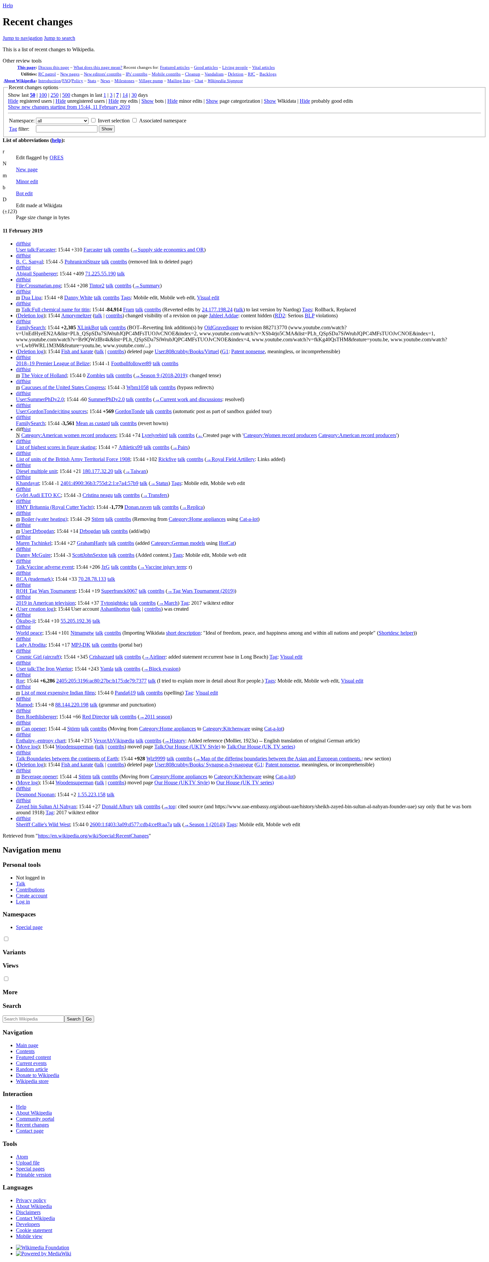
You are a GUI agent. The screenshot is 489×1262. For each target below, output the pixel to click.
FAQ (66, 80)
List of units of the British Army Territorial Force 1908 (73, 459)
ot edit (24, 193)
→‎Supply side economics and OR (168, 249)
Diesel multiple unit (36, 471)
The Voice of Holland (44, 375)
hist (27, 243)
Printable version (33, 1175)
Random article (32, 1069)
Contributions (30, 889)
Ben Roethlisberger (36, 716)
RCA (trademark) (34, 579)
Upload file (28, 1163)
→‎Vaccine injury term (163, 567)
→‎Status (159, 483)
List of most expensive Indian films (58, 693)
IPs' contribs (136, 74)
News (105, 80)
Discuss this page (53, 67)
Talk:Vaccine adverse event (44, 567)
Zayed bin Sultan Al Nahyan (46, 806)
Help (8, 5)
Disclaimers (28, 1212)
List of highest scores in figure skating (55, 447)
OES (57, 157)
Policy (77, 80)
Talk (20, 883)
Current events (31, 1063)
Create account (31, 895)
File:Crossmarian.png (38, 285)
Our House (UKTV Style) (182, 782)
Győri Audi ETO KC (38, 495)
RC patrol (47, 74)
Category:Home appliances (197, 519)
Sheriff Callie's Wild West (43, 824)
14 (125, 95)
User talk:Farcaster (35, 249)
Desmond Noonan (35, 794)
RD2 (280, 315)
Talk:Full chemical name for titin (55, 309)
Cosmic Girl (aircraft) (38, 657)
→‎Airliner (155, 657)
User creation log (36, 609)
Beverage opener (39, 776)
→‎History (174, 740)
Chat (199, 80)
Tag (13, 129)
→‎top (169, 806)
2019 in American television (45, 603)
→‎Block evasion (161, 669)
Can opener (33, 728)
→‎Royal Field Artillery (230, 459)
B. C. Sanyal (29, 261)
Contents (25, 1051)
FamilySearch (30, 327)
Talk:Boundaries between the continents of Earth (67, 758)
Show (147, 101)
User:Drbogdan (37, 531)
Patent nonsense (248, 351)
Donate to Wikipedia (37, 1075)
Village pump (151, 80)
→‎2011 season (154, 716)
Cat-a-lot (249, 519)
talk (107, 249)
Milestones (124, 80)
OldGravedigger (221, 327)
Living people (235, 67)
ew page (27, 169)
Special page (29, 927)
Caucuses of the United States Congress (63, 387)
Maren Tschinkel (33, 543)
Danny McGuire (33, 555)
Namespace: (22, 120)
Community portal (35, 1119)
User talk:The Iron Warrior (44, 669)
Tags (126, 297)
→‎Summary (147, 285)
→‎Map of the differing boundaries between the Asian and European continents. (278, 758)
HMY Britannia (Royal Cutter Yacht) (54, 507)
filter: (19, 129)
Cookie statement (34, 1230)
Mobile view (29, 1236)
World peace (29, 633)
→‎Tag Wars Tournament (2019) (201, 591)
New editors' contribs (102, 74)
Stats (91, 80)
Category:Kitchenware (226, 728)
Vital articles (263, 67)
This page (26, 67)
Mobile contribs (166, 74)
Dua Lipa (31, 297)
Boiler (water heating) (44, 519)
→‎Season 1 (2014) (204, 824)
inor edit (27, 181)
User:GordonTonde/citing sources (51, 411)
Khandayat (27, 483)
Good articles (206, 67)
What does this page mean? (98, 67)
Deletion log (31, 315)
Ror (20, 681)
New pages (70, 74)
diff (19, 243)
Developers (28, 1224)
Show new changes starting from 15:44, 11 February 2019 (69, 107)
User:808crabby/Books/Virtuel (187, 351)
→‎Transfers (155, 495)
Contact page (30, 1131)
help (57, 140)
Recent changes (32, 1125)
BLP (309, 315)
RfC (251, 74)
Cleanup (192, 74)
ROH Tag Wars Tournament (46, 591)
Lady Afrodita (31, 645)
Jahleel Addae (223, 315)
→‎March (168, 603)
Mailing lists (178, 80)
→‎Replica (192, 507)
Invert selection (114, 120)
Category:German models (178, 543)
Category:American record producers (357, 435)
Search (12, 1005)
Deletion (236, 74)
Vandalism (214, 74)
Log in (23, 901)
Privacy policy (31, 1200)
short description (183, 633)
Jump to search (59, 38)
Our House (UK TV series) (245, 782)
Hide (13, 101)
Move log (28, 746)
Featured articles (175, 67)
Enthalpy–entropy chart (40, 740)
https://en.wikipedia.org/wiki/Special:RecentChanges (93, 836)
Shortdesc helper (396, 633)
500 (66, 95)
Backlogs (267, 74)
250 (55, 95)
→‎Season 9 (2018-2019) (161, 375)
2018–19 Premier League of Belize (52, 363)
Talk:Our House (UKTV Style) (187, 746)
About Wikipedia (20, 80)
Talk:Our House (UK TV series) (261, 746)
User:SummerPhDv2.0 (40, 399)
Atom (22, 1157)
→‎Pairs (180, 447)
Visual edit (208, 297)
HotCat (226, 543)
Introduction (49, 80)
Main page (27, 1045)
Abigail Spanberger (36, 273)
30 (134, 95)
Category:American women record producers (68, 435)
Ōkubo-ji (25, 621)
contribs (121, 249)
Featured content (33, 1057)
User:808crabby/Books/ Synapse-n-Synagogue (204, 764)
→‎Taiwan (135, 471)
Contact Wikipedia (35, 1218)
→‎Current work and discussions (188, 399)
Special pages (30, 1169)
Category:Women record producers (280, 435)
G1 (225, 351)
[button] (22, 61)
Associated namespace (162, 120)
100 (43, 95)
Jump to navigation (23, 38)
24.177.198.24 (217, 309)
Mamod (24, 705)
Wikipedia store (32, 1081)
